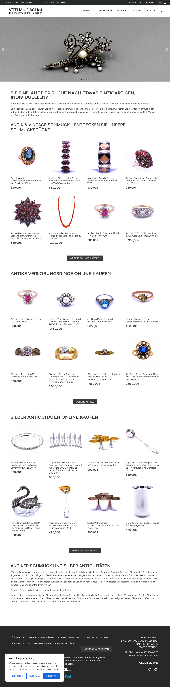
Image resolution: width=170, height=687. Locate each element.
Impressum (74, 637)
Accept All (52, 676)
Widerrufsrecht (90, 637)
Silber (120, 10)
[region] (34, 668)
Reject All (34, 676)
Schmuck (104, 10)
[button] (162, 11)
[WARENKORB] (160, 2)
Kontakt (150, 2)
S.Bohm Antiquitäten (64, 643)
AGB (25, 637)
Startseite (87, 10)
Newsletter (135, 2)
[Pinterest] (155, 669)
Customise (17, 676)
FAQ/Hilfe (62, 637)
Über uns (137, 10)
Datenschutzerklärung (41, 637)
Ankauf (151, 10)
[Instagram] (149, 669)
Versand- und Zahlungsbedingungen (31, 643)
